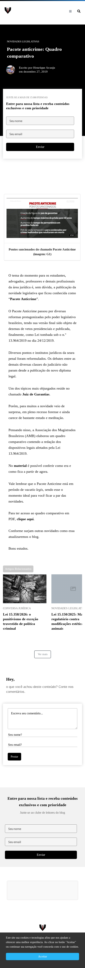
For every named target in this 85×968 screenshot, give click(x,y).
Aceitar (42, 956)
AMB (30, 436)
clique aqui (25, 519)
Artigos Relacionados (18, 568)
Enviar (40, 146)
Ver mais (42, 654)
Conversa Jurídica (17, 608)
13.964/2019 (17, 340)
